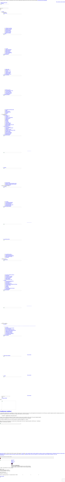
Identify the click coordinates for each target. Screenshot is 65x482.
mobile (20, 454)
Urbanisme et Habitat (6, 94)
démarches (58, 453)
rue (37, 454)
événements (1, 454)
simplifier (48, 454)
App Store (33, 453)
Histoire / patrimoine (6, 74)
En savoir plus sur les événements (42, 0)
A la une (22, 453)
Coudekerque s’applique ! (6, 411)
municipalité (26, 454)
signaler (46, 454)
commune (40, 453)
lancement (17, 454)
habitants (10, 454)
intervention (13, 454)
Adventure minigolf (6, 289)
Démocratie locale (6, 54)
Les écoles (5, 186)
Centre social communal (7, 355)
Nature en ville (6, 259)
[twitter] (11, 463)
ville (54, 454)
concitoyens (44, 453)
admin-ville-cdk (2, 453)
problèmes (35, 454)
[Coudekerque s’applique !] (9, 409)
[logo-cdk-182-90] (5, 4)
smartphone (51, 454)
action (26, 453)
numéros (29, 454)
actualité (29, 453)
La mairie (5, 33)
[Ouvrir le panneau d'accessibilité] (0, 477)
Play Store (32, 454)
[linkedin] (12, 463)
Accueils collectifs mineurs (7, 206)
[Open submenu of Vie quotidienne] (6, 114)
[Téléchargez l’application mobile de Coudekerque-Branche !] (10, 423)
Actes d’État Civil (6, 126)
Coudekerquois (54, 453)
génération (7, 454)
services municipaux (41, 454)
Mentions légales (20, 474)
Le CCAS (5, 324)
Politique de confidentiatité (26, 474)
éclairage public (62, 453)
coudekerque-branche (49, 453)
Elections (5, 167)
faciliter (5, 454)
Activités (5, 280)
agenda (31, 453)
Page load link (2, 476)
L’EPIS (5, 375)
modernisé (22, 454)
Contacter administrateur (42, 474)
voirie (56, 454)
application (37, 453)
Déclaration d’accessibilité (34, 474)
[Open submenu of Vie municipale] (6, 12)
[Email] (0, 458)
